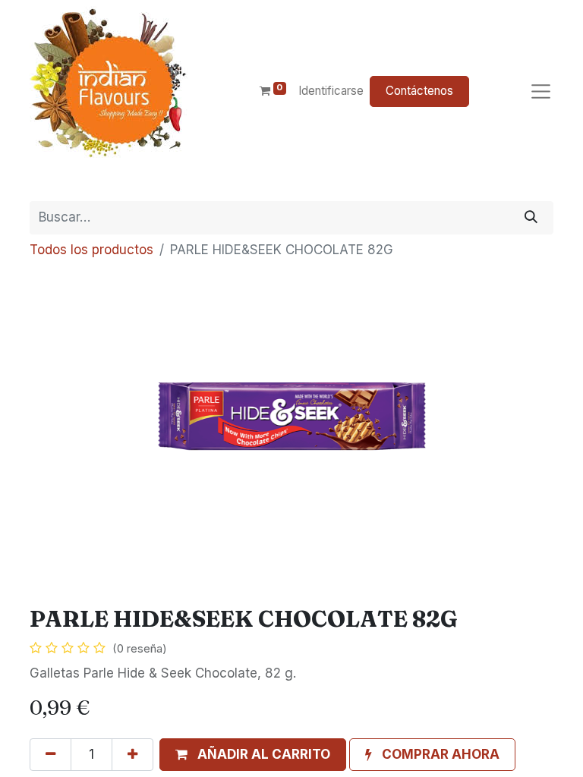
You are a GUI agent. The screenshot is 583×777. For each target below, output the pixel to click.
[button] (252, 755)
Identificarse (331, 90)
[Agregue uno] (132, 755)
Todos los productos (91, 249)
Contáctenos (419, 90)
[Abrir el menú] (540, 91)
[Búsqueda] (531, 217)
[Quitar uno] (50, 755)
